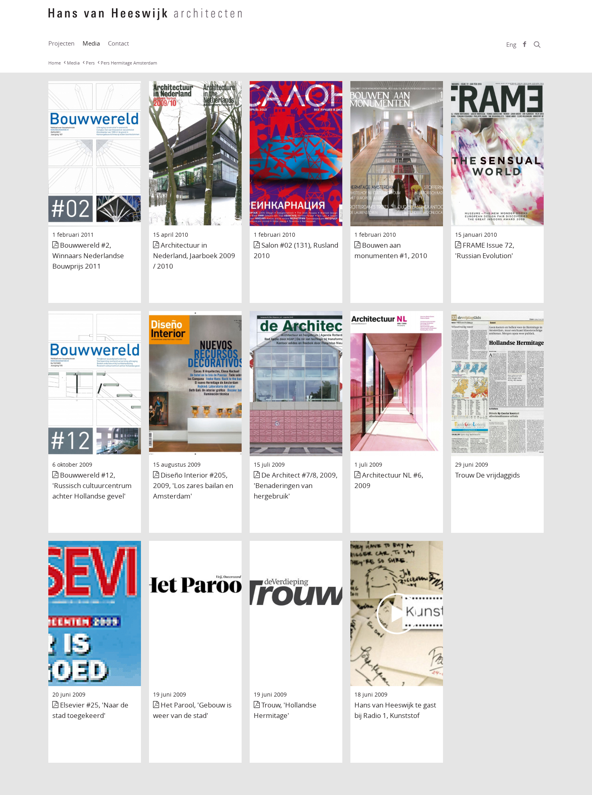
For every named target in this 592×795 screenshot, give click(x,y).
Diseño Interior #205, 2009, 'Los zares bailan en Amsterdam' (193, 485)
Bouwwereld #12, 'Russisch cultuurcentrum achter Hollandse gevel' (92, 485)
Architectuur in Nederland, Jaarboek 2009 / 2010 (194, 255)
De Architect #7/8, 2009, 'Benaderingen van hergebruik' (295, 485)
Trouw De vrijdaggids (487, 475)
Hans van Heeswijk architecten (145, 18)
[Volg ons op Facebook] (524, 44)
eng (511, 44)
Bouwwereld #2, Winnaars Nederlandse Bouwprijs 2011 (88, 255)
